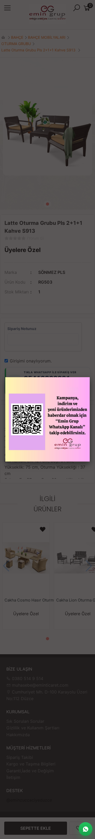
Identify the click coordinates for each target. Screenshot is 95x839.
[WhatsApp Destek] (85, 829)
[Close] (89, 377)
